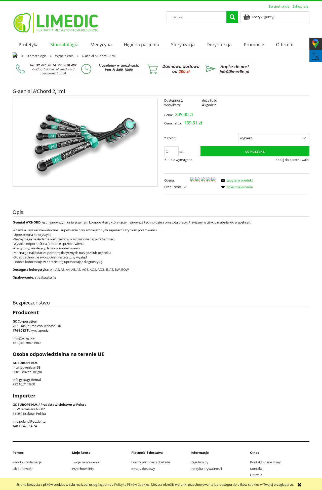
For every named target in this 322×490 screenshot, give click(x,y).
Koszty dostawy (143, 468)
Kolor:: (170, 138)
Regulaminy (199, 462)
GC (184, 187)
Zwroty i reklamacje (27, 462)
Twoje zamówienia (85, 462)
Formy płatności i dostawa (151, 462)
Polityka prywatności (206, 468)
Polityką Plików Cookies (131, 484)
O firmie (256, 475)
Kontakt (256, 468)
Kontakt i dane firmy (265, 462)
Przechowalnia (83, 468)
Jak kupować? (23, 468)
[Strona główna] (56, 21)
